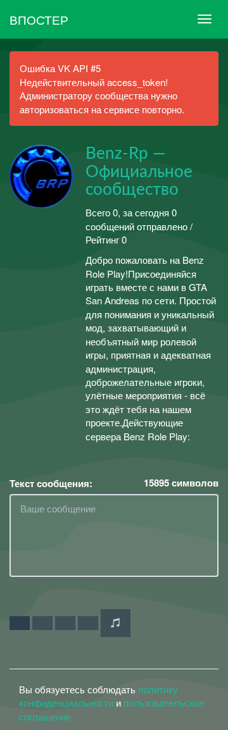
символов (181, 483)
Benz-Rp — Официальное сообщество (139, 171)
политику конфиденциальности (98, 696)
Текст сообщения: (51, 483)
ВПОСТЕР (39, 19)
